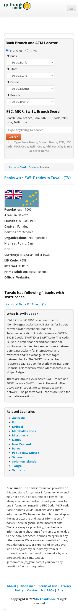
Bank (13, 56)
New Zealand (21, 444)
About (11, 586)
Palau (16, 448)
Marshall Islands (24, 431)
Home (12, 167)
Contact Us (35, 590)
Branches (16, 50)
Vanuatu (18, 470)
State (13, 69)
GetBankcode (46, 599)
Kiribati (17, 427)
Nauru (16, 440)
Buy (60, 590)
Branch (15, 95)
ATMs (33, 50)
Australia (19, 418)
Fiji (14, 422)
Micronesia (20, 435)
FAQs (50, 590)
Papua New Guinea (25, 453)
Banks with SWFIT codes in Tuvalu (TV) (37, 177)
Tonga (17, 466)
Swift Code (28, 167)
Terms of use (47, 586)
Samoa (17, 457)
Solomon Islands (24, 461)
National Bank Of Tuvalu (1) (25, 304)
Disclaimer (27, 586)
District (14, 82)
